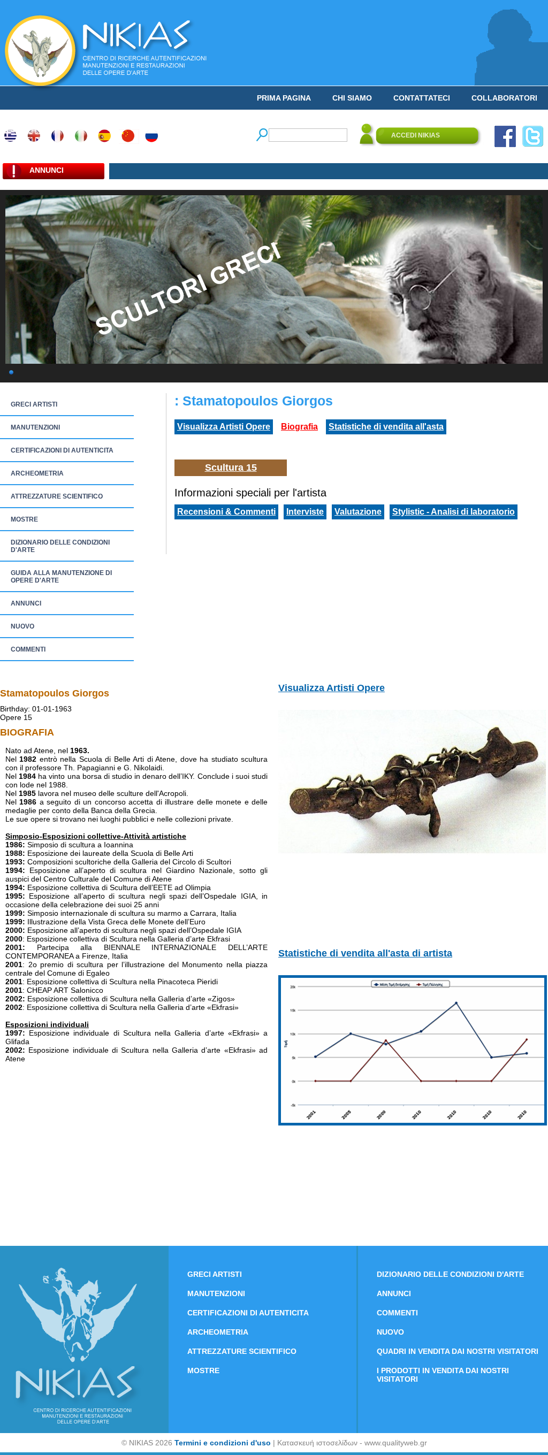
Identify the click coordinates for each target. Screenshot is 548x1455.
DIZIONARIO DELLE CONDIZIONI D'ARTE (60, 546)
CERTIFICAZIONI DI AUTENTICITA (62, 450)
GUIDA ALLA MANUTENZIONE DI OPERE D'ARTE (61, 576)
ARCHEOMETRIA (37, 473)
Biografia (299, 426)
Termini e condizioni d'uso (222, 1442)
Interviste (305, 511)
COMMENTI (28, 649)
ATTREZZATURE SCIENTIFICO (57, 496)
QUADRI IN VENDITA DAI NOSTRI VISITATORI (457, 1351)
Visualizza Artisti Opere (223, 426)
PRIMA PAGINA (284, 98)
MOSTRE (24, 519)
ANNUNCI (26, 603)
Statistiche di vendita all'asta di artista (365, 953)
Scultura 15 (231, 467)
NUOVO (22, 626)
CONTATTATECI (421, 98)
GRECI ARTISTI (34, 404)
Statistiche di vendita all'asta (386, 426)
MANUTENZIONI (35, 427)
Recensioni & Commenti (226, 511)
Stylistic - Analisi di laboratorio (453, 511)
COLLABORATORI (504, 98)
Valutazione (358, 511)
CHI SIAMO (352, 98)
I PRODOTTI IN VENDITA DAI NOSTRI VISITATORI (443, 1374)
